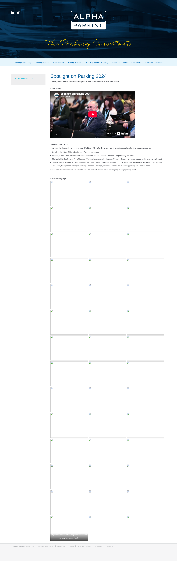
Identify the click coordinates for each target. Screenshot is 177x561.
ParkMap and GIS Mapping (97, 62)
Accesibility (98, 546)
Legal (72, 546)
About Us (116, 62)
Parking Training (75, 62)
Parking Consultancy (23, 62)
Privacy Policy (61, 546)
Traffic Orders (58, 62)
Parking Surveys (42, 62)
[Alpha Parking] (88, 56)
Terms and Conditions (153, 62)
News (125, 62)
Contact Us (136, 62)
